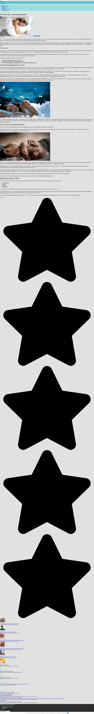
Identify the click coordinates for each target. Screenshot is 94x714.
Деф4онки (1, 1)
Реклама (3, 708)
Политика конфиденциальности (7, 706)
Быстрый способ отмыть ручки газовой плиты (8, 656)
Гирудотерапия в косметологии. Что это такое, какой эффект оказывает (12, 640)
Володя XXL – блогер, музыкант (5, 677)
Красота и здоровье (5, 6)
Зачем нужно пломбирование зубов (6, 695)
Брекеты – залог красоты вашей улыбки (7, 671)
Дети (3, 5)
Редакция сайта (4, 707)
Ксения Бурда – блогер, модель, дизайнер (7, 692)
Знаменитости (4, 10)
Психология (4, 8)
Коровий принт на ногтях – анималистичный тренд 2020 (9, 623)
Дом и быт (3, 7)
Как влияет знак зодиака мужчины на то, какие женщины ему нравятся (12, 648)
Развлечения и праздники (6, 9)
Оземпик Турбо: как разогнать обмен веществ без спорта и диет (11, 701)
